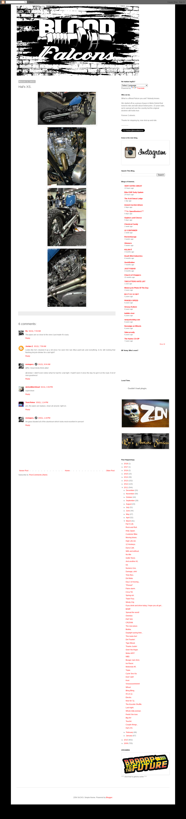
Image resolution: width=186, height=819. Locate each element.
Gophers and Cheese (133, 218)
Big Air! (128, 718)
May (128, 514)
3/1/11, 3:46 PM (47, 387)
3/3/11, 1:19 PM (44, 418)
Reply (27, 338)
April (128, 518)
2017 (126, 467)
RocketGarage (130, 237)
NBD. (128, 657)
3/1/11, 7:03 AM (35, 331)
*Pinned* (129, 585)
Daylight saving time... (134, 633)
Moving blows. (131, 538)
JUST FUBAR (130, 269)
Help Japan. (130, 531)
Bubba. (128, 629)
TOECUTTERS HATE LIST (134, 281)
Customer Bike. (132, 534)
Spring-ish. (130, 595)
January (129, 736)
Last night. (130, 708)
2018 (126, 464)
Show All (162, 344)
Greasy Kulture (130, 307)
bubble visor (129, 313)
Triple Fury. (130, 599)
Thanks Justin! (131, 646)
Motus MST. (130, 653)
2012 (126, 484)
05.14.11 (129, 694)
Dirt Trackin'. (130, 640)
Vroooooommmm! (133, 684)
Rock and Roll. (131, 527)
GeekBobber (129, 262)
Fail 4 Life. (130, 524)
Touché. (129, 721)
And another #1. (132, 561)
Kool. (128, 680)
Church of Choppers (132, 275)
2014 (126, 477)
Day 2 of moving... (133, 582)
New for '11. (130, 701)
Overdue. (129, 616)
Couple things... (132, 725)
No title (128, 555)
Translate (140, 88)
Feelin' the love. (132, 714)
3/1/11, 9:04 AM (44, 364)
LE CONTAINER (130, 230)
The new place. (132, 626)
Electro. (129, 697)
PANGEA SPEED (131, 301)
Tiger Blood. (130, 643)
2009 (126, 743)
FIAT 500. (129, 619)
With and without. (132, 551)
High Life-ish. (131, 541)
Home (67, 471)
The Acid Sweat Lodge (133, 199)
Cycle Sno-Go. (131, 674)
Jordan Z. (29, 346)
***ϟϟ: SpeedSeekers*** (134, 211)
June (128, 511)
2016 (126, 470)
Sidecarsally (129, 332)
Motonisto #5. (131, 667)
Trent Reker (30, 402)
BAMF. (128, 609)
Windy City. (130, 602)
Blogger (109, 797)
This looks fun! (131, 636)
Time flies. (130, 575)
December (130, 490)
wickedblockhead (32, 387)
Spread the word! (132, 612)
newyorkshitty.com (132, 320)
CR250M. (129, 623)
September (130, 501)
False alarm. (130, 589)
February (130, 732)
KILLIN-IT (128, 250)
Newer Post (23, 471)
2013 (126, 481)
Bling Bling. (130, 691)
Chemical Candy (131, 224)
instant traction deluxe (133, 205)
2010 (126, 740)
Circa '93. (129, 592)
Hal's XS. (129, 728)
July (128, 507)
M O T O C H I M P (131, 294)
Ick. (127, 565)
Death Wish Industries (133, 256)
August (129, 504)
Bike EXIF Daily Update (133, 192)
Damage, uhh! (131, 572)
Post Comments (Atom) (38, 475)
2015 (126, 474)
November (130, 494)
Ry (26, 331)
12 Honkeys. (131, 544)
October (129, 497)
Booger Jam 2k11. (133, 660)
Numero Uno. (131, 568)
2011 (126, 487)
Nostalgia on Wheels (132, 326)
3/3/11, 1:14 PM (42, 402)
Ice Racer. (130, 663)
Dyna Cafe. (130, 548)
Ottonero (128, 243)
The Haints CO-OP (131, 339)
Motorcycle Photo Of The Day (136, 288)
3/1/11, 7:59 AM (40, 346)
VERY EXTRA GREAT (133, 186)
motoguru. (29, 364)
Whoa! (128, 687)
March (128, 521)
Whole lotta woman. (133, 711)
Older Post (110, 471)
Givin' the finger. (132, 650)
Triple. (128, 670)
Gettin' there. (131, 558)
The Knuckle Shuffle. (134, 704)
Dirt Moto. (129, 578)
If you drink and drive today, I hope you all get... (144, 606)
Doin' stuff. (130, 677)
